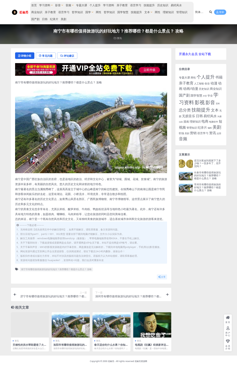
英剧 (187, 133)
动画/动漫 (190, 88)
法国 (181, 122)
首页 (34, 5)
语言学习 (135, 5)
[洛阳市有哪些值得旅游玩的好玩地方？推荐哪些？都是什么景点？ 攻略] (71, 325)
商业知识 (36, 12)
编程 (210, 127)
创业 (207, 83)
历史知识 (162, 5)
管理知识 (181, 12)
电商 (204, 121)
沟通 (219, 116)
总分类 (185, 110)
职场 (181, 133)
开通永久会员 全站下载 (195, 54)
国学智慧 (122, 12)
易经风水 (176, 5)
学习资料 (44, 5)
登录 (221, 12)
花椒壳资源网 (141, 361)
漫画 (186, 121)
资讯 (119, 38)
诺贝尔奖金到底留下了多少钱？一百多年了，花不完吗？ (207, 163)
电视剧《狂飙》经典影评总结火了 (152, 346)
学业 (210, 95)
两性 (98, 12)
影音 (58, 5)
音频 (68, 5)
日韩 (45, 19)
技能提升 (149, 5)
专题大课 (81, 5)
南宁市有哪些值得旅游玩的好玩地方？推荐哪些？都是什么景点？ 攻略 (56, 269)
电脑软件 (213, 121)
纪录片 (54, 19)
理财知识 (168, 12)
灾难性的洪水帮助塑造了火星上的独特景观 (29, 346)
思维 (218, 103)
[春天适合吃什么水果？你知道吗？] (111, 325)
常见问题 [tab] (47, 55)
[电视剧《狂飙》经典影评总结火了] (152, 325)
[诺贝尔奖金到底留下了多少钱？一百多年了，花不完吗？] (186, 163)
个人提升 (95, 5)
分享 (163, 277)
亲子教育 (122, 5)
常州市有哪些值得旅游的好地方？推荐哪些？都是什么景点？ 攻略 (207, 187)
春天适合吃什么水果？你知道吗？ (111, 346)
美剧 (63, 19)
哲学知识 (77, 12)
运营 (219, 133)
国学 (88, 12)
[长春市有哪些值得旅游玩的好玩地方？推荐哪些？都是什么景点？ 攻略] (186, 175)
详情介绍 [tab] (26, 55)
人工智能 (199, 83)
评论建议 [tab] (69, 55)
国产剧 (35, 19)
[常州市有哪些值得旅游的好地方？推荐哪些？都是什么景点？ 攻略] (186, 187)
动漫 (213, 83)
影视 (200, 102)
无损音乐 (188, 116)
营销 (193, 133)
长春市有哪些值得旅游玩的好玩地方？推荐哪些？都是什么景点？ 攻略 (207, 175)
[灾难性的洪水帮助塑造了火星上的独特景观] (30, 325)
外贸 (205, 95)
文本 (147, 12)
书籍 (219, 77)
